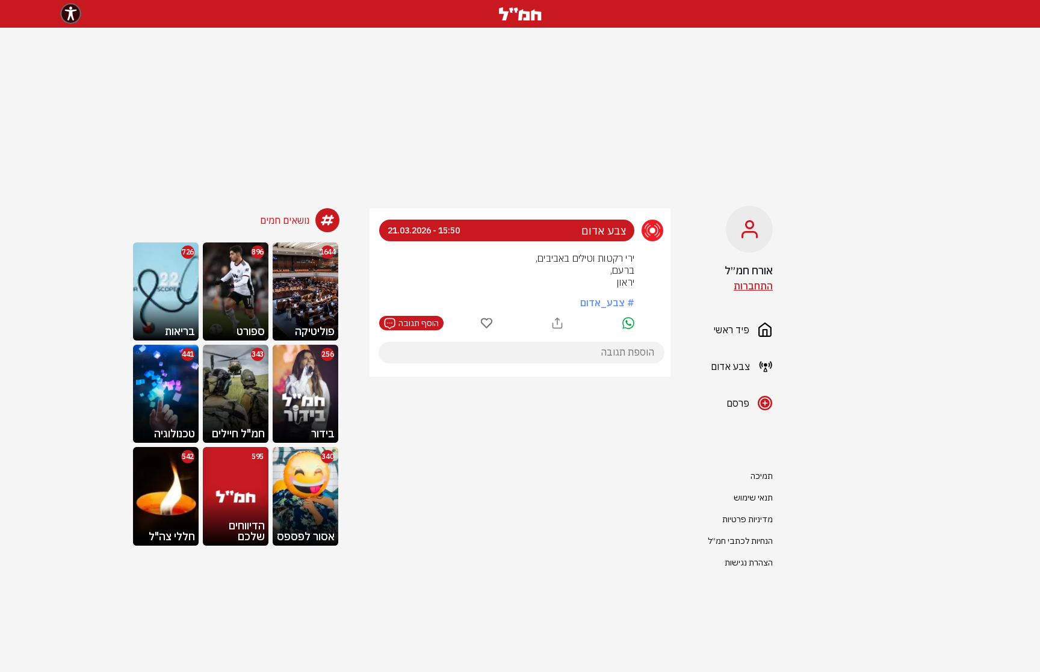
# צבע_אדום (607, 302)
